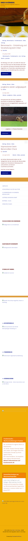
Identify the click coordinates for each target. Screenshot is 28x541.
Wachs (3, 58)
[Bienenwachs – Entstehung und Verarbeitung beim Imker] (14, 31)
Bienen (9, 84)
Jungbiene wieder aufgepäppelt (13, 87)
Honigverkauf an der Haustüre (11, 189)
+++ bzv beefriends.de (8, 323)
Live (20, 56)
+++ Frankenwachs (7, 352)
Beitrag (4, 40)
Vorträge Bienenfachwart (9, 197)
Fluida (13, 536)
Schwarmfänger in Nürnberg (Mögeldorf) (10, 193)
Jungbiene (9, 95)
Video (24, 40)
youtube (7, 58)
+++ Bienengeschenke (7, 378)
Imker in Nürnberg (8, 2)
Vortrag (3, 43)
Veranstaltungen (7, 204)
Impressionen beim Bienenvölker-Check (9, 147)
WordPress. (19, 536)
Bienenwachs (10, 40)
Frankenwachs (18, 40)
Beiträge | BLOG (6, 201)
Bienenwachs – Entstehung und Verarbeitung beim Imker (14, 46)
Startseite (5, 186)
